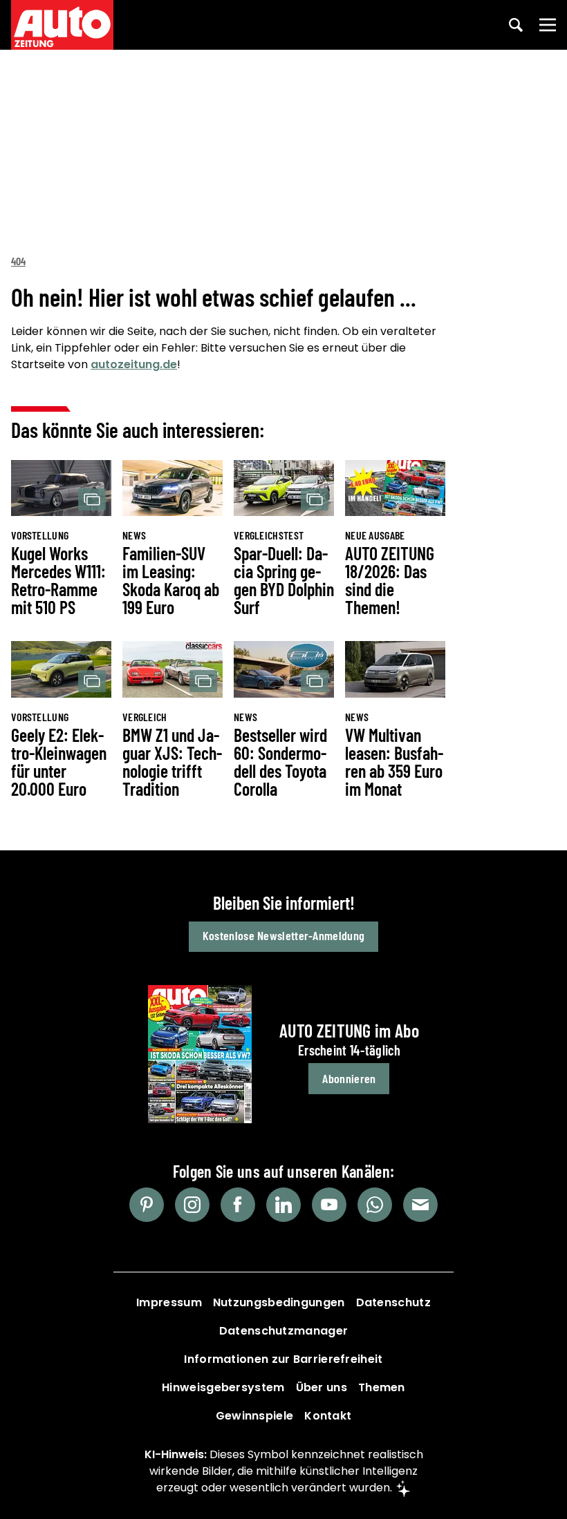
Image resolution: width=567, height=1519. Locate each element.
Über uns (321, 1387)
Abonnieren (348, 1078)
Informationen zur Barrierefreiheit (283, 1359)
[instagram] (192, 1204)
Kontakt (327, 1416)
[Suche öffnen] (516, 25)
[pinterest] (146, 1204)
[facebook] (238, 1204)
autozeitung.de (134, 364)
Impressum (169, 1302)
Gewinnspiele (255, 1416)
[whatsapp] (374, 1204)
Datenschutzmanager (283, 1331)
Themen (381, 1387)
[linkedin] (283, 1204)
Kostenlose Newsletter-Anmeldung (283, 935)
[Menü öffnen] (547, 25)
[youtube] (329, 1204)
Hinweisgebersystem (223, 1387)
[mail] (420, 1204)
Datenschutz (393, 1302)
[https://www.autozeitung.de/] (62, 25)
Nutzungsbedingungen (279, 1302)
